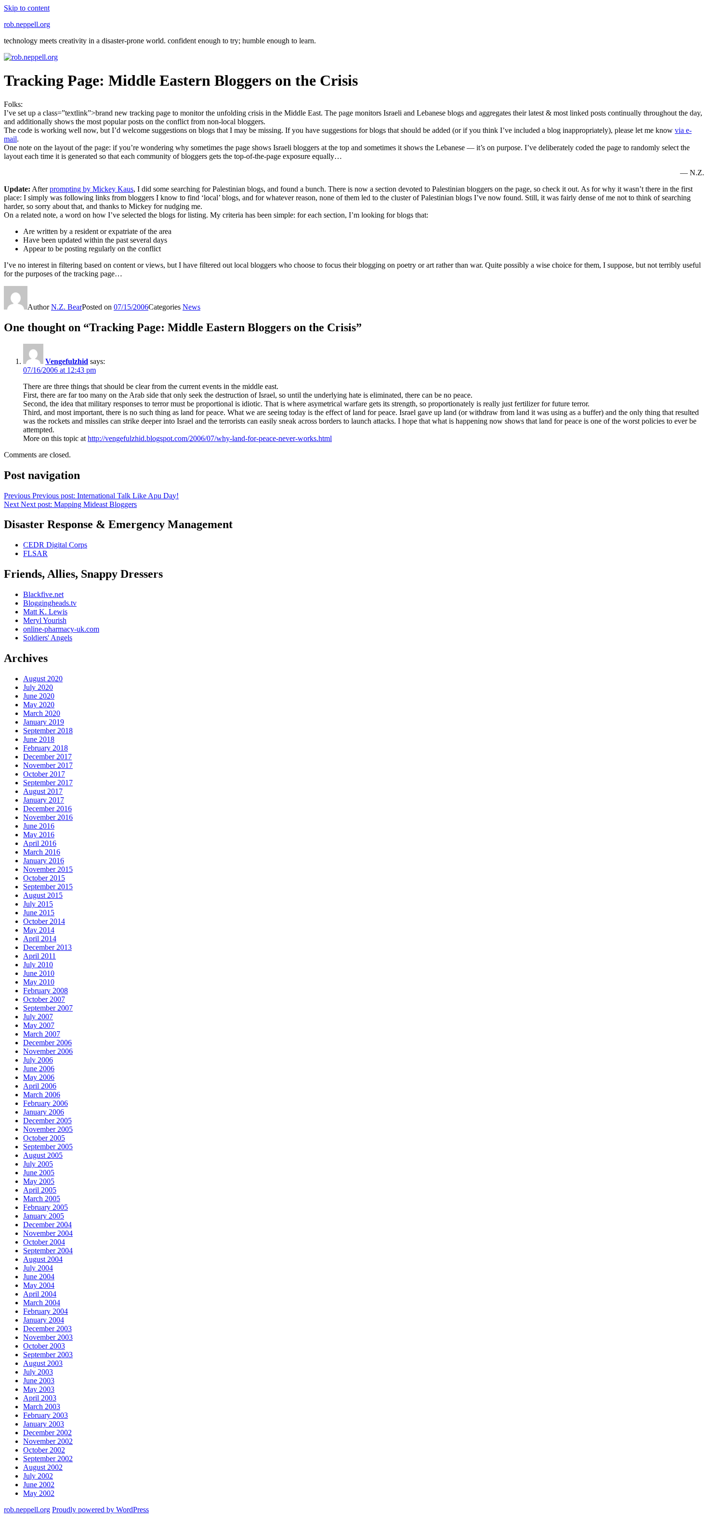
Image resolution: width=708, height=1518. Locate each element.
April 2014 (39, 938)
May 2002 (38, 1493)
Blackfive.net (43, 594)
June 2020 (38, 696)
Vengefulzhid (66, 361)
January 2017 (43, 800)
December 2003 (47, 1328)
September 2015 (48, 886)
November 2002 (48, 1441)
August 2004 (43, 1259)
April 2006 (39, 1086)
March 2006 (41, 1094)
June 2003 (38, 1380)
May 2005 (38, 1181)
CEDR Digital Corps (55, 545)
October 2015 (44, 878)
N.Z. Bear (66, 307)
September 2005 (48, 1146)
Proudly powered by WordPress (100, 1509)
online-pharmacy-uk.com (61, 629)
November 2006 (48, 1051)
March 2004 (41, 1302)
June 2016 (38, 826)
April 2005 (39, 1190)
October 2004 (44, 1242)
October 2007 (44, 999)
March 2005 (41, 1198)
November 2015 (48, 869)
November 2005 (48, 1129)
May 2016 (38, 834)
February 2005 (45, 1207)
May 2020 (38, 705)
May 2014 (38, 930)
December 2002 (47, 1432)
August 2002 (43, 1467)
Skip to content (27, 8)
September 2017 (48, 782)
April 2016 (39, 843)
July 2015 (38, 904)
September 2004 (48, 1250)
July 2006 (38, 1060)
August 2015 (43, 895)
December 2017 (47, 757)
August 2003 (43, 1363)
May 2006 (38, 1077)
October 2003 (44, 1346)
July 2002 (38, 1476)
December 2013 (47, 947)
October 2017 (44, 774)
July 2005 (38, 1164)
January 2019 (43, 722)
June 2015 (38, 912)
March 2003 (41, 1406)
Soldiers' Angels (47, 638)
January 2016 (43, 860)
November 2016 (48, 817)
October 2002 (44, 1450)
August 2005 (43, 1155)
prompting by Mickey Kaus (91, 189)
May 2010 (38, 982)
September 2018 (48, 731)
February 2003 (45, 1415)
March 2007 (41, 1034)
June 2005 (38, 1172)
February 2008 (45, 990)
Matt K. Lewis (45, 612)
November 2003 (48, 1337)
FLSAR (35, 553)
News (191, 307)
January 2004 (43, 1320)
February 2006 (45, 1103)
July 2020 (38, 687)
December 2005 (47, 1120)
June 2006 (38, 1068)
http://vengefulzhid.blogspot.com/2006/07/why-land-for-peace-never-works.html (210, 438)
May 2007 (38, 1025)
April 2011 (39, 956)
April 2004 (39, 1294)
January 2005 (43, 1216)
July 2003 (38, 1372)
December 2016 (47, 808)
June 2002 (38, 1484)
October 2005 (44, 1138)
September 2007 (48, 1008)
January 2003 (43, 1424)
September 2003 (48, 1354)
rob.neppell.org (27, 24)
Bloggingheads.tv (50, 603)
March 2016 (41, 852)
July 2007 (38, 1016)
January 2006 (43, 1112)
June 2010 (38, 973)
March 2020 (41, 713)
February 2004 (45, 1311)
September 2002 (48, 1458)
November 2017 (48, 765)
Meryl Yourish (44, 620)
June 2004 (38, 1276)
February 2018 (45, 748)
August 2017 (43, 791)
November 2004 (48, 1233)
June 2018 (38, 739)
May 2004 (38, 1285)
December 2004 (47, 1224)
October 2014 (44, 921)
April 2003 (39, 1398)
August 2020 (43, 679)
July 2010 (38, 964)
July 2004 (38, 1268)
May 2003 (38, 1389)
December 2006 (47, 1042)
